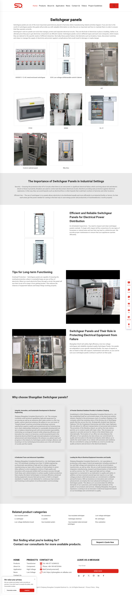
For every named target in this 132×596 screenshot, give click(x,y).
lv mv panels (44, 195)
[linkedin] (98, 575)
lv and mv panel (26, 32)
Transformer (31, 563)
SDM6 (66, 128)
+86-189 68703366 (54, 566)
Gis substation (46, 515)
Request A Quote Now (105, 542)
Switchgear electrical (75, 519)
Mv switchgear (100, 519)
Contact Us (76, 6)
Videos (84, 6)
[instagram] (93, 575)
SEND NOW (98, 571)
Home (35, 6)
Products (42, 6)
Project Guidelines (95, 6)
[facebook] (103, 575)
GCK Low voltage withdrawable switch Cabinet (66, 77)
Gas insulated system (21, 515)
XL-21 (102, 128)
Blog (97, 587)
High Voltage (31, 569)
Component (31, 566)
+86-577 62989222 (52, 563)
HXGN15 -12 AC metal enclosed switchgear (30, 77)
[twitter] (88, 575)
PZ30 (30, 128)
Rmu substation (100, 522)
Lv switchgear (19, 519)
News (68, 6)
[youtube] (78, 575)
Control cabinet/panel (30, 168)
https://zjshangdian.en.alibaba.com (59, 572)
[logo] (18, 6)
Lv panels (44, 519)
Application (60, 6)
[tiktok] (83, 575)
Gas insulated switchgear (76, 515)
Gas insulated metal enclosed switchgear (77, 523)
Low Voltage (31, 572)
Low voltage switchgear (102, 515)
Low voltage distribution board (24, 522)
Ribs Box (66, 168)
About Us (50, 6)
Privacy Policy (90, 587)
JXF (101, 88)
